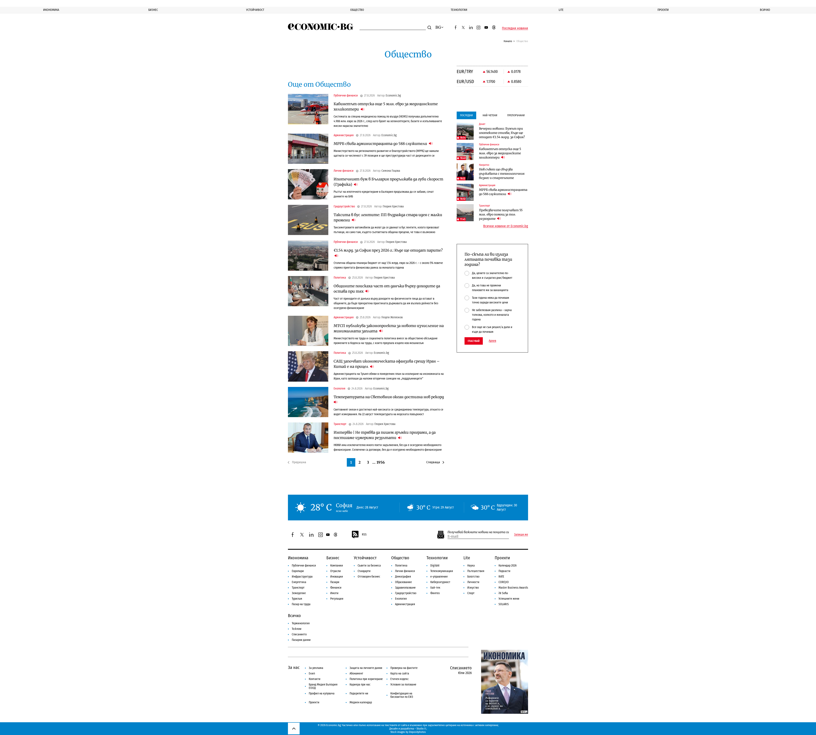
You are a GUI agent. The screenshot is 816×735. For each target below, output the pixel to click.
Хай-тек (435, 587)
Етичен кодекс (399, 679)
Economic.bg (393, 95)
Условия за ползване (403, 684)
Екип (312, 673)
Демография (403, 576)
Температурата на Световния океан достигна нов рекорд (389, 397)
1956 (381, 462)
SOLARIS (504, 604)
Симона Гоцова (390, 171)
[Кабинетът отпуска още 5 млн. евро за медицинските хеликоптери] (308, 109)
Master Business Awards (513, 587)
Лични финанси (405, 571)
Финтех (435, 593)
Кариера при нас (360, 684)
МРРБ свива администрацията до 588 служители (381, 143)
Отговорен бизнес (369, 576)
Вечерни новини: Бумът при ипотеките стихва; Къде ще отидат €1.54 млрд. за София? (502, 133)
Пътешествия (475, 571)
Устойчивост (255, 10)
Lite (561, 10)
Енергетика (299, 582)
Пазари (334, 582)
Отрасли (335, 571)
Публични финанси (304, 565)
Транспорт (298, 587)
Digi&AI (434, 565)
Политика (401, 565)
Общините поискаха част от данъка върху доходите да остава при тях (387, 289)
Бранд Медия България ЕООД (323, 686)
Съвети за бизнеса (369, 565)
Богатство (473, 576)
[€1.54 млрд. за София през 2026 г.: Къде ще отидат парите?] (308, 255)
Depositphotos (417, 732)
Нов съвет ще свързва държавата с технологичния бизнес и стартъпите (501, 173)
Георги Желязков (392, 317)
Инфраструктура (302, 576)
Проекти (663, 10)
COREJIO (504, 582)
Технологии (459, 10)
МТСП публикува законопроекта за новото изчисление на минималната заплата (389, 328)
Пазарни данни (301, 640)
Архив (492, 340)
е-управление (439, 576)
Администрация (405, 604)
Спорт (471, 593)
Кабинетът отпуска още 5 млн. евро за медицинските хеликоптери (386, 107)
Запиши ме (521, 534)
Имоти (334, 593)
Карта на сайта (399, 673)
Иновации (336, 576)
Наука (471, 565)
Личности (473, 582)
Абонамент (356, 673)
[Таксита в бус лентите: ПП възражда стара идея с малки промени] (308, 220)
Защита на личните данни (366, 668)
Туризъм (297, 598)
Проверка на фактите (404, 668)
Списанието (299, 634)
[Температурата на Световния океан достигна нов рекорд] (308, 402)
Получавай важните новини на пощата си (478, 532)
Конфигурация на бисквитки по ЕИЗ (401, 695)
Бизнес (153, 10)
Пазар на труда (301, 604)
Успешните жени (509, 598)
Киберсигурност (440, 582)
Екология (401, 598)
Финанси (335, 587)
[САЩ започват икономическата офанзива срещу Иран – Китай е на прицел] (308, 366)
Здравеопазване (405, 587)
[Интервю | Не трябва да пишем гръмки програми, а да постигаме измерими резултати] (308, 437)
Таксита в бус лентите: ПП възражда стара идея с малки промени (388, 217)
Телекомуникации (441, 571)
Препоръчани (516, 115)
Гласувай (474, 341)
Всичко (765, 10)
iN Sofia (503, 593)
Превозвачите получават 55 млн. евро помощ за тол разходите (501, 214)
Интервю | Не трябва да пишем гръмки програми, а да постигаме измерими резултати (385, 435)
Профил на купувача (321, 693)
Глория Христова (393, 206)
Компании (336, 565)
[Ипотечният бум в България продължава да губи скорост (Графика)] (308, 184)
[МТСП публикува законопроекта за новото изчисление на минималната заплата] (308, 331)
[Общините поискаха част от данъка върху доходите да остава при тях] (308, 291)
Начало (508, 41)
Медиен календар (361, 702)
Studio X (421, 728)
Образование (403, 582)
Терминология (301, 623)
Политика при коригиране (366, 679)
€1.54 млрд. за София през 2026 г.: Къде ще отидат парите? (388, 250)
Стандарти (364, 571)
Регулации (336, 598)
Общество (357, 10)
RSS (364, 534)
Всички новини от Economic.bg (505, 226)
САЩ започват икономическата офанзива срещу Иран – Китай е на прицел (386, 364)
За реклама (316, 668)
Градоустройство (405, 593)
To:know (296, 629)
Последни (466, 115)
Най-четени (490, 115)
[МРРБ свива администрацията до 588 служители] (308, 149)
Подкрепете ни (359, 693)
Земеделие (299, 593)
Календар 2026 (508, 565)
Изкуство (473, 587)
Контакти (314, 679)
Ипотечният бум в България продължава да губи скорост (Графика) (388, 182)
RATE (501, 576)
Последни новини (515, 28)
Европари (298, 571)
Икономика (51, 10)
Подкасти (504, 571)
